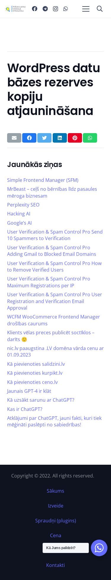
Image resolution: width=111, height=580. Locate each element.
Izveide (55, 505)
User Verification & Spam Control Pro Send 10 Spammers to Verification (55, 235)
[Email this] (14, 138)
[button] (99, 9)
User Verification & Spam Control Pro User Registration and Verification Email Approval (54, 301)
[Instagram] (55, 9)
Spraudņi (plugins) (55, 520)
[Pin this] (75, 138)
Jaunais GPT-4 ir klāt (29, 391)
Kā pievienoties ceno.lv (32, 382)
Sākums (55, 491)
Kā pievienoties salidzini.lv (36, 364)
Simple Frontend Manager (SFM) (42, 180)
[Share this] (29, 138)
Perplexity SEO (23, 204)
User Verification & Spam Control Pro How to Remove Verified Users (54, 266)
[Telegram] (45, 8)
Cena (55, 535)
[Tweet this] (44, 138)
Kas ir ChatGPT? (24, 409)
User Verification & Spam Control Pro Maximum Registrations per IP (48, 282)
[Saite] (15, 9)
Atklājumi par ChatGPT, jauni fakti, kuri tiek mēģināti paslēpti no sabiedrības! (54, 421)
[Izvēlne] (85, 8)
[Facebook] (34, 8)
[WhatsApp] (65, 8)
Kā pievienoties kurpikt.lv (34, 373)
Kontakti (55, 565)
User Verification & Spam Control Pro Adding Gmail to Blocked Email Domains (51, 250)
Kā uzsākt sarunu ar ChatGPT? (40, 400)
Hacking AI (18, 213)
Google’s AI (19, 223)
